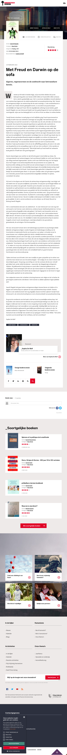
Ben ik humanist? (41, 630)
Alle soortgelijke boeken (31, 526)
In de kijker (9, 654)
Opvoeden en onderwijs (43, 657)
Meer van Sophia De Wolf (50, 356)
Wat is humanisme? (41, 634)
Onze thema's (40, 637)
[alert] (14, 734)
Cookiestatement (31, 749)
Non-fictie (14, 46)
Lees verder (13, 729)
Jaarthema (39, 654)
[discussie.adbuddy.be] (33, 405)
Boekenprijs (9, 667)
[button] (14, 751)
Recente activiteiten (12, 660)
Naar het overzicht (13, 18)
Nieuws (8, 630)
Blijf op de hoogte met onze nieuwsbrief (31, 677)
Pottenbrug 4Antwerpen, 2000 (17, 737)
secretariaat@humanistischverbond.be (23, 729)
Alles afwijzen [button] (14, 747)
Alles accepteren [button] (14, 743)
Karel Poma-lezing (11, 670)
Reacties (58, 37)
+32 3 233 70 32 (16, 722)
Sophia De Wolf (20, 54)
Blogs (8, 637)
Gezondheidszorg (41, 660)
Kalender (9, 634)
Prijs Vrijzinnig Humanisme (14, 663)
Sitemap (39, 749)
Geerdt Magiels (14, 44)
